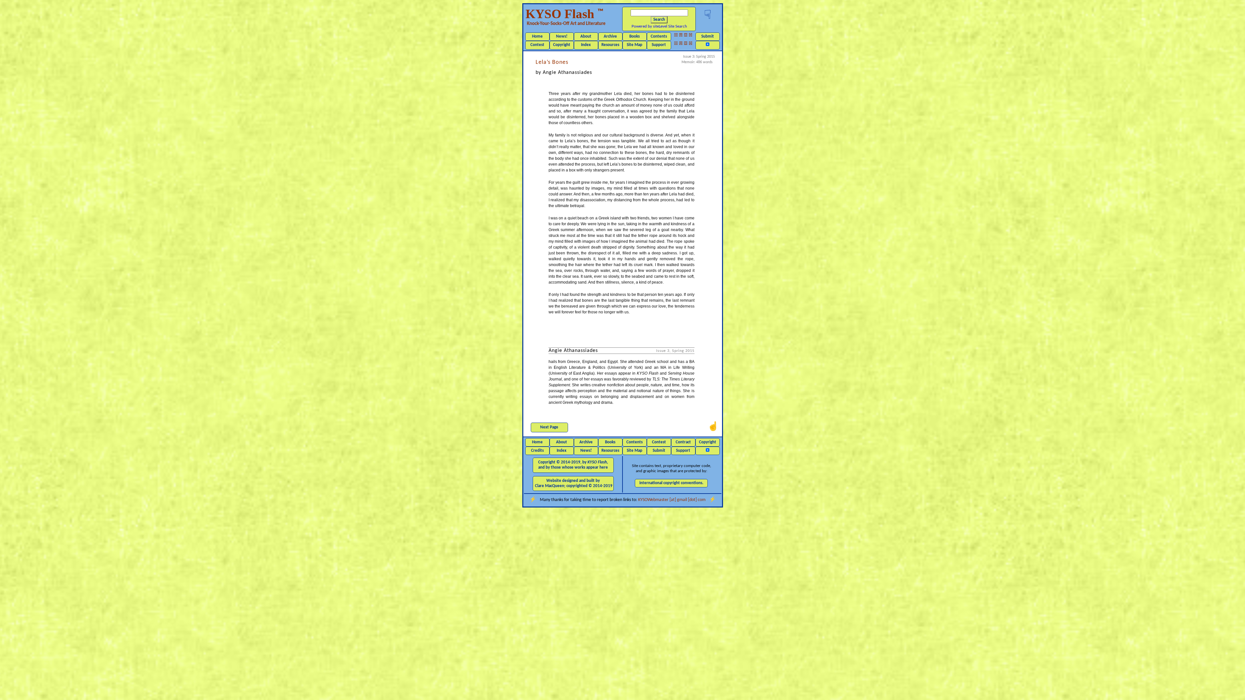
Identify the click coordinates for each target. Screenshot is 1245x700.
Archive (610, 36)
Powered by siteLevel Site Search (659, 26)
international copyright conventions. (671, 483)
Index (586, 45)
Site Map (634, 45)
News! (561, 36)
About (585, 36)
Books (634, 36)
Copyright (561, 45)
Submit (707, 36)
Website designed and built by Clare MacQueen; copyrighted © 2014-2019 (573, 483)
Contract (683, 442)
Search (659, 20)
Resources (610, 45)
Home (537, 36)
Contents (659, 36)
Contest (537, 45)
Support (659, 45)
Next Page (549, 427)
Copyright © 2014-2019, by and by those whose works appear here (573, 465)
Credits (537, 451)
